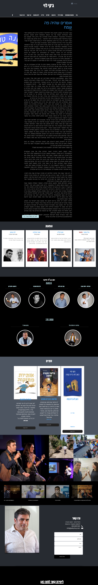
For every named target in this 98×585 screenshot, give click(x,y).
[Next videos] (2, 491)
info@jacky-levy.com (73, 528)
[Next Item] (95, 458)
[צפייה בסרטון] (82, 491)
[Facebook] (12, 15)
